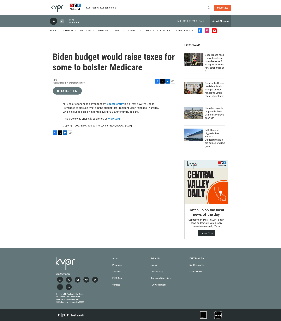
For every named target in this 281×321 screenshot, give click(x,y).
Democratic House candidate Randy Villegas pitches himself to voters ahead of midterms (214, 89)
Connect (133, 30)
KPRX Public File (197, 258)
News (53, 30)
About (118, 30)
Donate (223, 7)
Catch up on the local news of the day (206, 212)
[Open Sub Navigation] (58, 30)
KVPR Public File (197, 265)
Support (103, 30)
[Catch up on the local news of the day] (206, 182)
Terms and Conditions (161, 278)
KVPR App (117, 278)
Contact (116, 285)
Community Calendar (157, 30)
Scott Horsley (115, 103)
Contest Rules (196, 272)
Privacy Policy (157, 272)
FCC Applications (158, 285)
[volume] (62, 21)
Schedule (68, 30)
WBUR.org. (114, 118)
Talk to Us (155, 258)
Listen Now (206, 233)
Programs (117, 265)
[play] (53, 21)
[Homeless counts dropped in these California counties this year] (193, 113)
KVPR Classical (185, 30)
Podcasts (86, 30)
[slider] (66, 21)
